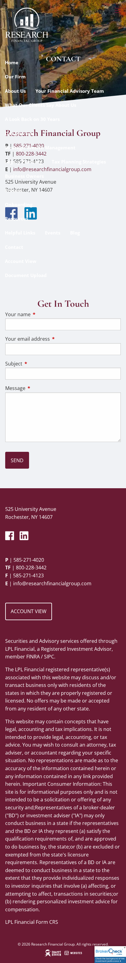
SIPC (49, 656)
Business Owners (24, 176)
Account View (20, 261)
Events (52, 233)
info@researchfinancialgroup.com (52, 583)
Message (40, 388)
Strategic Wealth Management (40, 147)
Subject (38, 363)
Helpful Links (20, 233)
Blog (75, 233)
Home (11, 62)
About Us (15, 91)
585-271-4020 (28, 559)
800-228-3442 (31, 567)
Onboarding (18, 204)
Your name (42, 314)
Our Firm (15, 76)
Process (13, 190)
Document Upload (26, 275)
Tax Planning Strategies (79, 162)
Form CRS (47, 922)
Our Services (19, 133)
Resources (16, 218)
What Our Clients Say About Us (40, 105)
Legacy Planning (23, 162)
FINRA (33, 656)
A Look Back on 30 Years (32, 119)
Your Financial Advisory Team (69, 91)
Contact (14, 247)
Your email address (52, 338)
